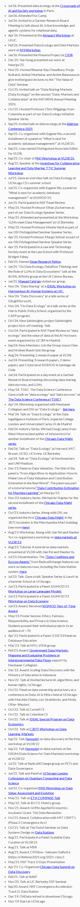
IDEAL (34, 719)
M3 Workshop (30, 50)
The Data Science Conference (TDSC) (34, 399)
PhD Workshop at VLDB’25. (55, 158)
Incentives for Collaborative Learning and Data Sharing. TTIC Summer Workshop (44, 168)
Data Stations (44, 832)
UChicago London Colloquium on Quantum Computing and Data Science (40, 778)
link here (69, 409)
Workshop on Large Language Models (35, 591)
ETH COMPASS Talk (45, 798)
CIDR (69, 55)
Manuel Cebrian (29, 281)
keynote (32, 739)
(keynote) (32, 749)
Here (23, 571)
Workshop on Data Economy (28, 601)
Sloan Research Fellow (45, 261)
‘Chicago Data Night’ (49, 517)
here (26, 527)
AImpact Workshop (57, 35)
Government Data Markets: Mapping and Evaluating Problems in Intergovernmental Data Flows (38, 655)
